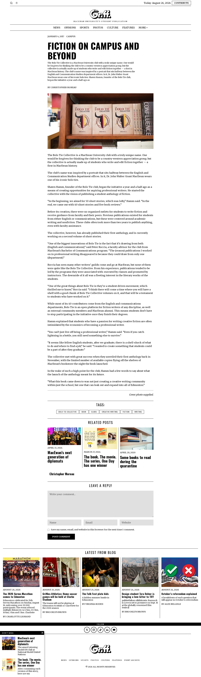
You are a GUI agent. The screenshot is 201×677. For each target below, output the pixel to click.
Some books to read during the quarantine (135, 461)
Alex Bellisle (173, 604)
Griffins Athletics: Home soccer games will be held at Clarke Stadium (60, 596)
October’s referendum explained (179, 593)
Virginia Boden (94, 604)
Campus (70, 36)
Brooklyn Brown (56, 612)
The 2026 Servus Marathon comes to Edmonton (18, 595)
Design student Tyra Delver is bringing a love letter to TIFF (138, 595)
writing (138, 412)
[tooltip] (87, 630)
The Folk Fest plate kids (95, 593)
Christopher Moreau (63, 87)
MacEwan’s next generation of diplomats (60, 456)
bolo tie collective (68, 412)
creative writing (110, 412)
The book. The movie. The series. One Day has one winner (100, 461)
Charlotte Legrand (18, 616)
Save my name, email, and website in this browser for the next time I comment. (93, 529)
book (84, 412)
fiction (126, 412)
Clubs (94, 412)
